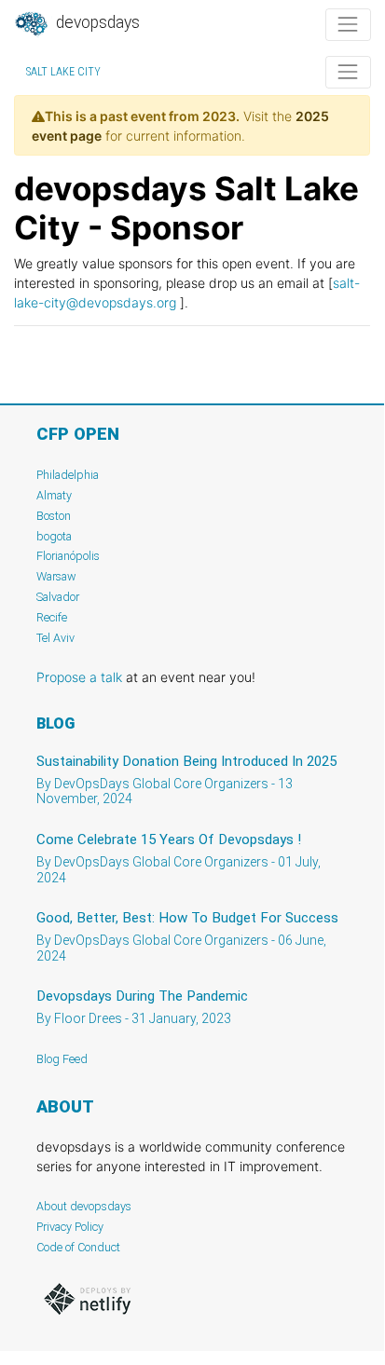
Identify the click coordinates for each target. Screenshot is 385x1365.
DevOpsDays (96, 22)
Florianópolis (68, 556)
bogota (54, 536)
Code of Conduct (78, 1247)
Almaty (54, 495)
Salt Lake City (63, 71)
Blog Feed (62, 1059)
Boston (53, 516)
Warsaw (56, 576)
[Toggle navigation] (348, 24)
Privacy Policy (69, 1227)
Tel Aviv (55, 638)
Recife (51, 617)
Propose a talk (79, 677)
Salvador (57, 597)
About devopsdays (83, 1206)
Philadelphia (67, 475)
